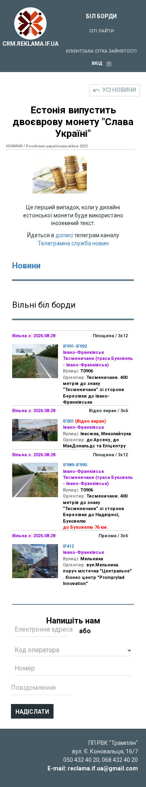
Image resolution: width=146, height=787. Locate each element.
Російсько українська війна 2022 (57, 146)
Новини (26, 265)
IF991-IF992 (75, 346)
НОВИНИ (14, 146)
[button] (73, 651)
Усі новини (119, 90)
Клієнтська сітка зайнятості (101, 51)
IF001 (68, 421)
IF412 (68, 546)
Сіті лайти (101, 31)
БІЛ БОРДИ (101, 16)
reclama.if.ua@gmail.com (103, 768)
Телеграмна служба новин (73, 243)
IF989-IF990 (75, 465)
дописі (64, 235)
